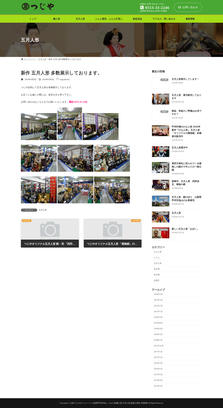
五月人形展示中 (180, 147)
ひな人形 (158, 252)
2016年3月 (158, 363)
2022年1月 (158, 311)
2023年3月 (158, 300)
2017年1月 (158, 357)
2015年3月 (158, 375)
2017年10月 (159, 346)
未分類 (157, 269)
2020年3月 (158, 317)
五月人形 (43, 210)
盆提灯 (157, 280)
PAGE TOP (215, 392)
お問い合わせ (190, 7)
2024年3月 (158, 294)
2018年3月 (158, 334)
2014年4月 (158, 380)
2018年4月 (158, 329)
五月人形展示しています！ (185, 79)
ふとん (157, 257)
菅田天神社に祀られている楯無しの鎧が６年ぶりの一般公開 (186, 166)
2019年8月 (158, 323)
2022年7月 (158, 306)
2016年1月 (158, 369)
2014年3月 (158, 386)
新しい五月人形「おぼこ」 (185, 229)
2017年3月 (158, 352)
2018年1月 (158, 340)
